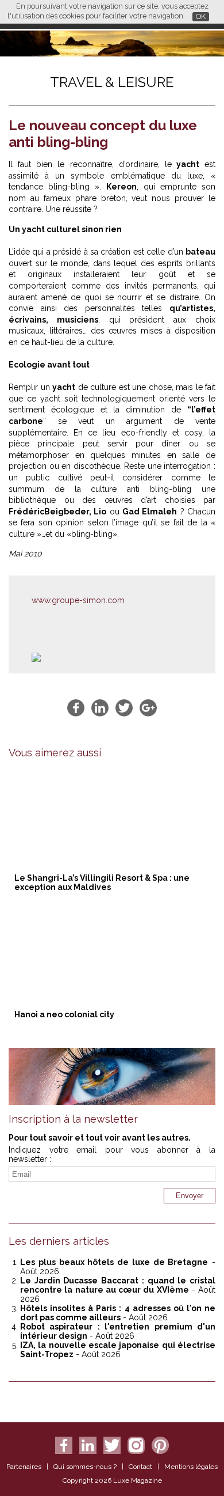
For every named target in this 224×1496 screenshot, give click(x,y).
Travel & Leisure (112, 82)
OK (201, 16)
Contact (140, 1467)
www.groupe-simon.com (78, 600)
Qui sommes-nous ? (85, 1467)
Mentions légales (191, 1467)
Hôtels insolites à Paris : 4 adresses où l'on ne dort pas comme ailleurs (117, 1313)
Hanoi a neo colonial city (64, 1014)
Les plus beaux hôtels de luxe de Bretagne (114, 1262)
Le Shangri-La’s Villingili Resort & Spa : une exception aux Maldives (102, 882)
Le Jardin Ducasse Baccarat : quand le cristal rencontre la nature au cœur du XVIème (117, 1285)
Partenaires (23, 1467)
